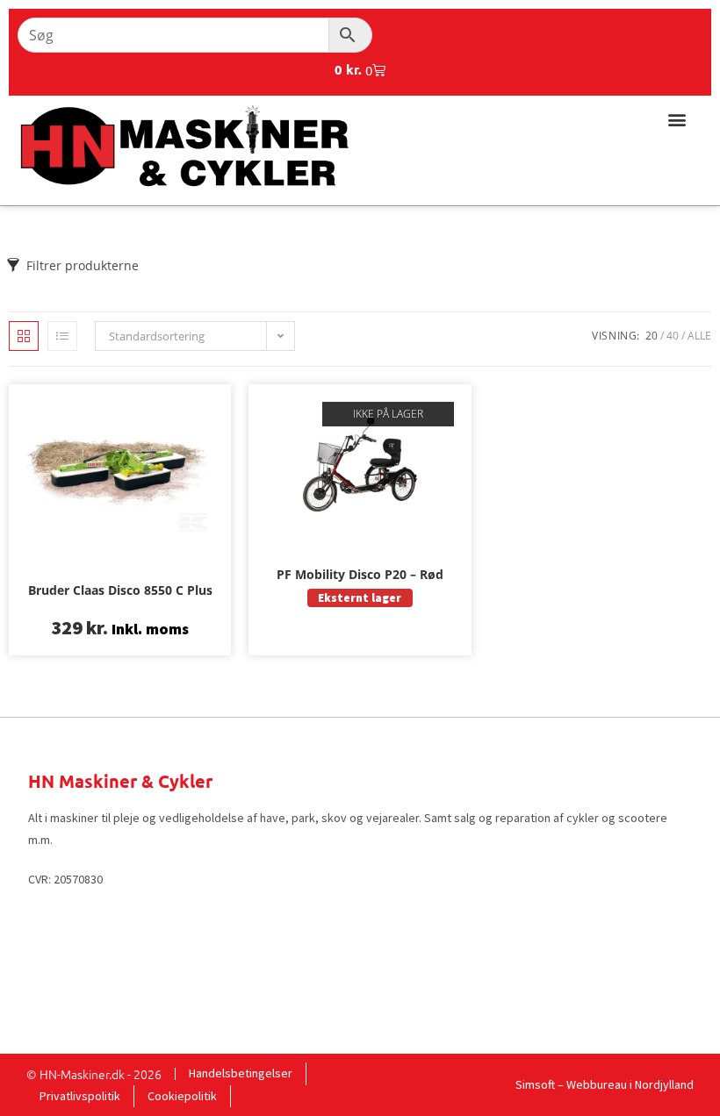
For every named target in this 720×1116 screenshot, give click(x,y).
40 (672, 335)
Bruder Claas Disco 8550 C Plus (120, 590)
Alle (699, 335)
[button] (676, 118)
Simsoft (535, 1084)
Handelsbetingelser (240, 1073)
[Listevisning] (62, 336)
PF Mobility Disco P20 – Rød (360, 574)
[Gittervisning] (24, 336)
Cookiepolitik (182, 1096)
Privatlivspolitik (80, 1096)
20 (651, 335)
